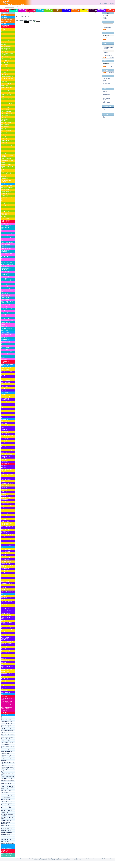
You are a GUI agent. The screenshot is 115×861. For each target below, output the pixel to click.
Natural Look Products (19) (7, 549)
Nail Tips (3, 162)
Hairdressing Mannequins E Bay (7, 771)
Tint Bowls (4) (4, 664)
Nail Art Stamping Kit (6, 111)
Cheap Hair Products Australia (108, 37)
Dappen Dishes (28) (5, 60)
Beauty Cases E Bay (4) (6, 725)
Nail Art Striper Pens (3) (6, 113)
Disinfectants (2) (5, 276)
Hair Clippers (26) (5, 463)
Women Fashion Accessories (34, 858)
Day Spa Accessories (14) (7, 264)
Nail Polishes (4, 147)
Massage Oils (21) (5, 326)
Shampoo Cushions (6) (6, 627)
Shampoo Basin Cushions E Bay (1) (7, 818)
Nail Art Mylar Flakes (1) (6, 105)
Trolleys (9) (3, 683)
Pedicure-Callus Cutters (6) (6, 198)
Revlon (2, 593)
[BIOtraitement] (13, 388)
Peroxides (3, 578)
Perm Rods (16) (4, 570)
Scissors (3, 620)
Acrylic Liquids (4, 34)
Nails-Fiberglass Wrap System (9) (6, 181)
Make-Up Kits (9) (5, 324)
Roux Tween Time (5, 595)
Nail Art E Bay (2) (5, 788)
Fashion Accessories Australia (92, 858)
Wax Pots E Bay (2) (5, 841)
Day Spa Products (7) (6, 266)
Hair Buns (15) (4, 461)
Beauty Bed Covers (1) (6, 237)
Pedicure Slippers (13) (6, 191)
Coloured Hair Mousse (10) (7, 411)
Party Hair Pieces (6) (6, 561)
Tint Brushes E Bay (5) (6, 828)
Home (17, 12)
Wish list (104, 17)
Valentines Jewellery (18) (6, 845)
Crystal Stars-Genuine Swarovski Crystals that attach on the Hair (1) (6, 707)
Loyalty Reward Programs (108, 92)
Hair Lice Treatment (5, 485)
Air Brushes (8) (4, 223)
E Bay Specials (23, 12)
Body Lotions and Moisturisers (5, 251)
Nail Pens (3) (4, 138)
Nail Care (4, 9)
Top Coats (3, 216)
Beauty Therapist (44, 858)
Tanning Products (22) (6, 341)
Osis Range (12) (5, 559)
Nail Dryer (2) (4, 128)
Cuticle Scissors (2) (5, 56)
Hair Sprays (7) (4, 495)
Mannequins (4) (4, 541)
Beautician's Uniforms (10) (7, 233)
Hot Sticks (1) (4, 515)
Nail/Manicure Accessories (13, 10)
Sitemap (68, 859)
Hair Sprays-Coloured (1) (6, 497)
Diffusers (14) (4, 429)
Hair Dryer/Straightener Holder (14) (6, 470)
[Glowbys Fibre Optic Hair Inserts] (13, 698)
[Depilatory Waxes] (13, 271)
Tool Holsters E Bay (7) (6, 834)
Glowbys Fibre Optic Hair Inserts (7, 699)
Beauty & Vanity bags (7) (7, 242)
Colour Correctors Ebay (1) (7, 737)
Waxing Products (39, 10)
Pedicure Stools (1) (5, 195)
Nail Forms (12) (4, 132)
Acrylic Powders (5, 36)
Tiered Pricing (107, 64)
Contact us (105, 91)
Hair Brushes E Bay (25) (6, 751)
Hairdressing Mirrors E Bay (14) (7, 774)
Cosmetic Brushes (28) (6, 262)
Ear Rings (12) (4, 286)
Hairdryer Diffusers (108, 55)
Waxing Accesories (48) (6, 351)
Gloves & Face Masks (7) (7, 452)
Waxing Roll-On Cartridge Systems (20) (7, 356)
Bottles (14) (3, 42)
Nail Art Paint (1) (5, 107)
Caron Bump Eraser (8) (6, 256)
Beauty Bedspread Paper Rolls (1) (7, 240)
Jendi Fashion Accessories (70, 858)
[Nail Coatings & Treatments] (13, 119)
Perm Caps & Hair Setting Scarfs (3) (7, 566)
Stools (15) (3, 648)
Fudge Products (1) (5, 442)
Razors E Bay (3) (5, 805)
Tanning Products (57, 10)
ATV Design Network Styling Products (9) (6, 379)
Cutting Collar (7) (5, 423)
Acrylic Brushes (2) (5, 32)
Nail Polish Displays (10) (6, 140)
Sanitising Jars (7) (5, 608)
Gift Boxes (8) (4, 306)
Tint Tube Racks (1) (5, 671)
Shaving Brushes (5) (5, 633)
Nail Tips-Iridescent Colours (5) (5, 175)
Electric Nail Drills (5, 744)
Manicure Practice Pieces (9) (7, 88)
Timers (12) (3, 658)
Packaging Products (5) (6, 797)
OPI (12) (3, 183)
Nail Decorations (5, 124)
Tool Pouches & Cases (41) (6, 674)
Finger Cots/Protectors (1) (7, 76)
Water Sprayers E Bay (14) (7, 839)
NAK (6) (3, 547)
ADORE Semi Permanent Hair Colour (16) (7, 365)
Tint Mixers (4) (4, 662)
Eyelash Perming (5, 299)
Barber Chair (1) (4, 384)
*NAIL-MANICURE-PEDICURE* (5, 26)
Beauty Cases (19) (5, 244)
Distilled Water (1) (5, 282)
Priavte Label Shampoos (6, 855)
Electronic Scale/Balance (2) (7, 436)
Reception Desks (5, 589)
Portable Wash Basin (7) (6, 583)
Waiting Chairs (4, 690)
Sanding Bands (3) (5, 203)
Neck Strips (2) (4, 553)
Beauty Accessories (30, 10)
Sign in (104, 108)
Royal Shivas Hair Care (6, 597)
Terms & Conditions (106, 102)
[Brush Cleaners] (13, 44)
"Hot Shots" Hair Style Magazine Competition (107, 96)
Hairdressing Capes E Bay (7, 767)
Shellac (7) (3, 207)
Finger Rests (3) (4, 70)
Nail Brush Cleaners (5, 115)
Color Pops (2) (4, 51)
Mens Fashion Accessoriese (104, 858)
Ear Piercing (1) (4, 284)
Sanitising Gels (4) (5, 205)
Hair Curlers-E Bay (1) (6, 755)
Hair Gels (106, 53)
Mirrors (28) (3, 543)
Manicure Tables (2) (5, 92)
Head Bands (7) (4, 312)
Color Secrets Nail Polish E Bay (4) (7, 735)
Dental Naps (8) (4, 62)
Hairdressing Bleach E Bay (7, 765)
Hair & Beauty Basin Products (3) (5, 457)
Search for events (106, 83)
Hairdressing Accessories (74, 10)
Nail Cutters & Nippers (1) (7, 122)
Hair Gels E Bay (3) (5, 757)
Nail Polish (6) (4, 792)
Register (104, 109)
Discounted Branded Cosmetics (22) (5, 274)
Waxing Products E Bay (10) (7, 843)
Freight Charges (106, 101)
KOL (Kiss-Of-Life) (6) (6, 529)
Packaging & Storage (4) (6, 328)
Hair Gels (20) (4, 481)
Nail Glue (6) (4, 134)
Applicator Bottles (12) (6, 225)
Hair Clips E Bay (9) (5, 753)
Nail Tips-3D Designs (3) (6, 164)
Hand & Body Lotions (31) (7, 308)
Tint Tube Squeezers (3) (6, 669)
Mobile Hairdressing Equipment (60, 859)
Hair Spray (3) (4, 760)
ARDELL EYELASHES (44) (6, 228)
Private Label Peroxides (6, 853)
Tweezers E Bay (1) (5, 836)
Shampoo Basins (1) (5, 625)
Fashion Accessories (24, 858)
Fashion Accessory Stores (53, 858)
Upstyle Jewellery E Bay (6, 837)
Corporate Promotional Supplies (67, 0)
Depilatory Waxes (5, 271)
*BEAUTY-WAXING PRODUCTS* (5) (5, 221)
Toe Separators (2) (5, 211)
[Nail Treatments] (13, 178)
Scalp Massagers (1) (6, 610)
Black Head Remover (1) (6, 248)
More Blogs (111, 57)
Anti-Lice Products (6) (6, 369)
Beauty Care (21, 9)
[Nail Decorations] (13, 124)
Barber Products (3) (5, 386)
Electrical (83, 9)
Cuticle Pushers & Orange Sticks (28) (7, 54)
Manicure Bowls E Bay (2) (7, 785)
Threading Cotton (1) (5, 343)
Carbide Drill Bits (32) (6, 46)
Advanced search (20, 6)
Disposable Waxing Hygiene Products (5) (6, 279)
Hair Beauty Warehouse (6, 858)
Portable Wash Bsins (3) (6, 803)
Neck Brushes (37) (5, 551)
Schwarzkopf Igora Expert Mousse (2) (7, 618)
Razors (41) (3, 587)
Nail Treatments (4, 178)
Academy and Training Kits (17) (6, 29)
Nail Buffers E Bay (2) (6, 790)
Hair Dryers (3, 472)
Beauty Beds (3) (5, 235)
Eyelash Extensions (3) (6, 297)
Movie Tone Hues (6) (6, 545)
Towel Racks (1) (4, 678)
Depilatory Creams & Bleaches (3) (6, 269)
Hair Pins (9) (4, 491)
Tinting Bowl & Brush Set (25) (7, 667)
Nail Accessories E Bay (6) (7, 786)
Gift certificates (106, 81)
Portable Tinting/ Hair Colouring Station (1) (6, 580)
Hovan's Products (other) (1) (6, 315)
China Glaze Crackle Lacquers (108, 48)
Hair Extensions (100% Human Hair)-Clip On (6, 478)
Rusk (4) (3, 599)
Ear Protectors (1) (5, 431)
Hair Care (66, 9)
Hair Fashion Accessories (81, 858)
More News (111, 66)
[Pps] (13, 585)
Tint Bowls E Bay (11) (6, 827)
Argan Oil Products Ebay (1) (7, 723)
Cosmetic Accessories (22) (6, 259)
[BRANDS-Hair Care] (13, 396)
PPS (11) (3, 585)
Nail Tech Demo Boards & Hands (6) (7, 156)
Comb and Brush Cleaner (7, 739)
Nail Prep (3, 149)
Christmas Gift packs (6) (6, 19)
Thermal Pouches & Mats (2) (7, 655)
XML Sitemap (73, 859)
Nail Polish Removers (6, 143)
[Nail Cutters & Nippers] (13, 122)
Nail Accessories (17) (6, 94)
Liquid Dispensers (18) (6, 83)
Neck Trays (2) (4, 555)
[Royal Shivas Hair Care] (13, 597)
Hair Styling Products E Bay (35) (7, 763)
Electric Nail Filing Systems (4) (5, 65)
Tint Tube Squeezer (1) (6, 832)
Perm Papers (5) (5, 568)
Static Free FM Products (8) (6, 644)
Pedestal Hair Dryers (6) (6, 563)
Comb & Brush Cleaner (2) (7, 413)
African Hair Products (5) (6, 367)
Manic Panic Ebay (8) (6, 783)
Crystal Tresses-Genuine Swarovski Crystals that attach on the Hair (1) (6, 703)
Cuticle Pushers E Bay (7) (7, 742)
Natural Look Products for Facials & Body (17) (7, 302)
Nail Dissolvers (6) (5, 126)
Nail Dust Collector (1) (6, 130)
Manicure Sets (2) (5, 90)
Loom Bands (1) (4, 710)
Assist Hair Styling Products (5, 376)
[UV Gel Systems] (13, 218)
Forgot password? (106, 110)
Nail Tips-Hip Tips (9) (6, 173)
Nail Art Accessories (5, 97)
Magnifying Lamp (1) (5, 318)
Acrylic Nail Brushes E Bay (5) (7, 717)
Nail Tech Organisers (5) (6, 158)
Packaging (3, 23)
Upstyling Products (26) (6, 685)
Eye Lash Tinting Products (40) (7, 291)
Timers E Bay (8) (5, 825)
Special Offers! (101, 9)
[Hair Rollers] (13, 493)
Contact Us (56, 0)
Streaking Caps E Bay (6, 820)
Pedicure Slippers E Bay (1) (7, 801)
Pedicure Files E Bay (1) (6, 799)
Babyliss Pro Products (6, 382)
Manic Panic (4, 537)
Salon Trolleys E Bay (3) (6, 810)
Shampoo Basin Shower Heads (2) (6, 623)
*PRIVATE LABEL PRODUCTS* (5, 851)
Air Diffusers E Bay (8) (6, 719)
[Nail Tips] (13, 162)
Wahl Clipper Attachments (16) (7, 687)
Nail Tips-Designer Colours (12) (7, 167)
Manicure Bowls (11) (5, 85)
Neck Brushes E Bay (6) (6, 795)
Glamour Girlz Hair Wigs (6, 450)
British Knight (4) (5, 17)
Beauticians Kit (4, 231)
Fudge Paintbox (4, 440)
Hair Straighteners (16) (6, 503)
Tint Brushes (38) (5, 660)
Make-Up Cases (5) (5, 322)
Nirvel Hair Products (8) (6, 557)
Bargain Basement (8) (6, 15)
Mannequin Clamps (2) (6, 539)
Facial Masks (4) (5, 68)
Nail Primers (4, 151)
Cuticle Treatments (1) (6, 58)
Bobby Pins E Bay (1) (6, 728)
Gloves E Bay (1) (5, 749)
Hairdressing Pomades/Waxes (5, 510)
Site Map (104, 80)
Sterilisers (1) (4, 646)
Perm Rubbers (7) (5, 572)
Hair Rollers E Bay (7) (6, 758)
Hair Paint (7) (4, 489)
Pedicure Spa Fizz (5, 193)
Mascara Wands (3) (5, 330)
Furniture (92, 9)
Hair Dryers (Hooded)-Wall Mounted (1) (7, 475)
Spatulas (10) (4, 337)
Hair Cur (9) (3, 467)
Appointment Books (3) (6, 371)
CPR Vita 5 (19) (4, 417)
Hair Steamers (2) (5, 499)
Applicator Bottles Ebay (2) (7, 721)
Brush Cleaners (4, 44)
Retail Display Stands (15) (7, 591)
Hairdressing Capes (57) (6, 505)
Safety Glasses (4, 201)
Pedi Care (48, 9)
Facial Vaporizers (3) (5, 304)
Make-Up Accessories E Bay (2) (7, 781)
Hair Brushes (4, 459)
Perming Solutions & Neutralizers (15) (5, 575)
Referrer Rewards (106, 94)
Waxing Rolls (4, 359)
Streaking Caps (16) (5, 650)
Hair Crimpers (4, 501)
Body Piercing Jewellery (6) (6, 254)
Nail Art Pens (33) (5, 109)
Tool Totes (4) (4, 676)
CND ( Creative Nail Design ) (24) (5, 49)
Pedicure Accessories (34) (7, 187)
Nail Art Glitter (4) (5, 101)
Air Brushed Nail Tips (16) (7, 38)
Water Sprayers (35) (5, 692)
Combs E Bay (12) (5, 740)
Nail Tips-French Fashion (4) (7, 170)
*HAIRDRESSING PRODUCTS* (5, 362)
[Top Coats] (13, 216)
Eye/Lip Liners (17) (5, 288)
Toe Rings (3, 209)
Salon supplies (61, 858)
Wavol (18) (3, 694)
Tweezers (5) (4, 345)
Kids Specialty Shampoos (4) (7, 527)
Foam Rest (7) (4, 74)
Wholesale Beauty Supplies (48, 859)
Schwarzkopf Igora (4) (6, 615)
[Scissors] (13, 620)
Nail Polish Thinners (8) (6, 145)
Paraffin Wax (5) (5, 332)
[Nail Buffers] (13, 117)
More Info (112, 39)
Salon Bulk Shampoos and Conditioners (7, 605)
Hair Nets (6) (4, 487)
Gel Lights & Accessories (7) (7, 79)
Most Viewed (106, 26)
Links (112, 0)
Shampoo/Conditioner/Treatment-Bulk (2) (7, 630)
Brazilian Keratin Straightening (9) (5, 399)
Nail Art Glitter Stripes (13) (7, 103)
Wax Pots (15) (4, 349)
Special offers (105, 84)
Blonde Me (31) (4, 392)
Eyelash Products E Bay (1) (7, 746)
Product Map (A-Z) (106, 78)
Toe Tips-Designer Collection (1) (5, 214)
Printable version (96, 12)
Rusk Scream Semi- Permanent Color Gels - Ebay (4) (6, 808)
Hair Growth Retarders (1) (7, 483)
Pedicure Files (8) (5, 189)
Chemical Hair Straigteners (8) (7, 404)
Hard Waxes (4, 310)
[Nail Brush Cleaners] (13, 115)
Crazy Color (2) (4, 419)
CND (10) (3, 732)
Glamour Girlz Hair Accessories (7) (5, 447)
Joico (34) (3, 519)
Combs (2, 415)
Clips (2, 407)
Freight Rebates (110, 10)
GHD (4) (3, 444)
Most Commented (107, 27)
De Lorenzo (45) (4, 425)
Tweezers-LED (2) (5, 347)
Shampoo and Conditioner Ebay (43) (7, 815)
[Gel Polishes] (13, 81)
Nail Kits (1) (3, 136)
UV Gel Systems (5, 218)
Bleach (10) (3, 390)
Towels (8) (3, 681)
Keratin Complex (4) (5, 521)
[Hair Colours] (13, 465)
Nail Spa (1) (3, 153)
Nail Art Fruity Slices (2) (6, 99)
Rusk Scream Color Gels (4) (6, 602)
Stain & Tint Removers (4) (7, 641)
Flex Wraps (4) (4, 72)
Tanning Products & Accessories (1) (5, 823)
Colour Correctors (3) (6, 409)
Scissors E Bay (4, 812)
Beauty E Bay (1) (5, 727)
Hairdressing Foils (5, 507)
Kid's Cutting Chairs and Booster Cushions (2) (6, 524)
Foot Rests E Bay (5, 748)
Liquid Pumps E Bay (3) (6, 778)
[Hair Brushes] (13, 459)
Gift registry (105, 18)
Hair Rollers (3, 493)
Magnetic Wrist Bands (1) (7, 534)
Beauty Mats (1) (4, 246)
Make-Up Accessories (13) (7, 320)
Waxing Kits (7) (4, 354)
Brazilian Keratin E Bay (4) (7, 730)
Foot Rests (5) (4, 438)
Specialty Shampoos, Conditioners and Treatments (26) (6, 638)
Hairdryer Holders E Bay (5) (7, 776)
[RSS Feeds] (104, 29)
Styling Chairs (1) (5, 653)
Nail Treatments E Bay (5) (7, 794)
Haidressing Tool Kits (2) (6, 454)
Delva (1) (3, 427)
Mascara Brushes (5, 339)
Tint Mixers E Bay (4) (6, 830)
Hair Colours (4, 465)
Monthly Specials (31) (6, 21)
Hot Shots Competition (104, 0)
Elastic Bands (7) (5, 433)
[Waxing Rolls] (13, 359)
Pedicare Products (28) (6, 185)
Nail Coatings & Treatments (4, 120)
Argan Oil (106, 52)
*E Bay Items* (4, 712)
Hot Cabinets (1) (5, 513)
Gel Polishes (4, 81)
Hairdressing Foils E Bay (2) (7, 769)
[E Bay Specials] (13, 714)
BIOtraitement (4, 388)
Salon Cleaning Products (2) (6, 335)
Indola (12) (3, 517)
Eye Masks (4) (4, 293)
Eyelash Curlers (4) (5, 295)
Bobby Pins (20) (4, 394)
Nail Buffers (3, 117)
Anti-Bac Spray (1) (5, 40)
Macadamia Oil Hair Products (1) (5, 532)
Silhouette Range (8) (5, 635)
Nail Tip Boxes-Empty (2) (7, 160)
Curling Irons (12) (5, 421)
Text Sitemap (78, 859)
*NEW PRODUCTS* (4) (6, 696)
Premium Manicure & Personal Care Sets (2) (6, 847)
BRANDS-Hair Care (5, 396)
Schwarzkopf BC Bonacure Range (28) (6, 613)
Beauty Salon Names (16, 858)
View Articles (111, 72)
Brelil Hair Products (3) (6, 401)
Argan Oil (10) (4, 373)
